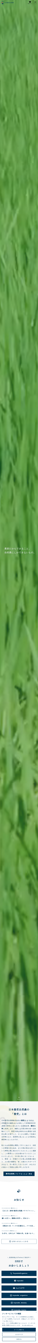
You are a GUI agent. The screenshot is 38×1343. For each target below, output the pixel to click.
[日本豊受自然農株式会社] (7, 2)
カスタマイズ (19, 1334)
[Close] (36, 1312)
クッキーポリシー (27, 1325)
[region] (19, 1327)
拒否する (19, 1339)
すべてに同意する (19, 1329)
